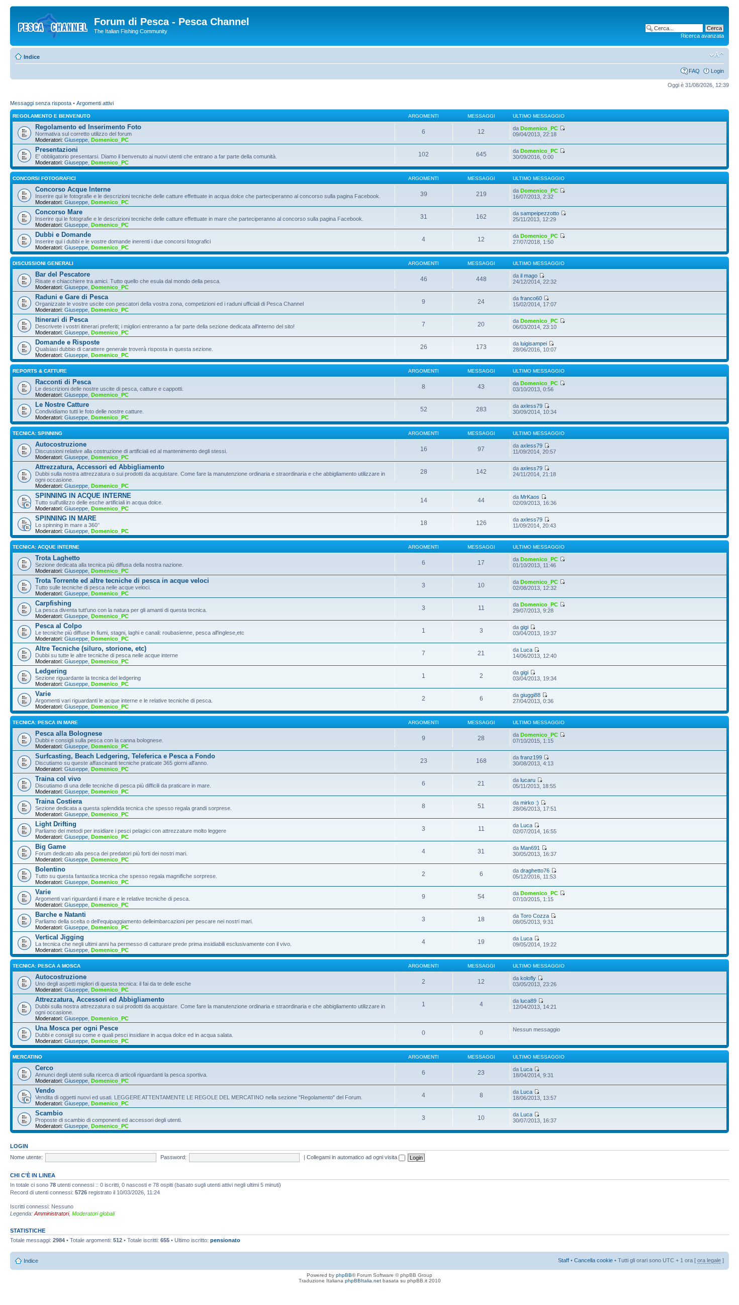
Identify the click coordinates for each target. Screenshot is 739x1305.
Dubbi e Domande (63, 234)
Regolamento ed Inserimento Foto (88, 127)
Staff (563, 1260)
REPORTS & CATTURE (40, 371)
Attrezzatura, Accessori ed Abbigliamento (99, 467)
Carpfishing (53, 603)
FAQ (694, 71)
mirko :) (529, 803)
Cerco (44, 1068)
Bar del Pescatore (62, 274)
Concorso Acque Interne (73, 189)
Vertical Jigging (59, 937)
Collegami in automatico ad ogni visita (353, 1157)
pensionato (225, 1240)
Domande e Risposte (67, 342)
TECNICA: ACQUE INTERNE (46, 547)
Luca (526, 650)
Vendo (45, 1090)
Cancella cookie (593, 1260)
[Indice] (53, 25)
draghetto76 (534, 870)
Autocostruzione (60, 444)
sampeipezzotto (539, 213)
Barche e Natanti (60, 914)
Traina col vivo (58, 778)
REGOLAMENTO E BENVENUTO (51, 116)
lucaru (527, 780)
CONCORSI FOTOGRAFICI (44, 178)
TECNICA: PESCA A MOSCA (46, 966)
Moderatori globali (93, 1213)
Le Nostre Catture (62, 404)
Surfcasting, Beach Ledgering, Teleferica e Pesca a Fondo (125, 756)
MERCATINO (27, 1057)
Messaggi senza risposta (40, 103)
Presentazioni (56, 149)
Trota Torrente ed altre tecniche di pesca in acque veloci (122, 580)
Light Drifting (55, 824)
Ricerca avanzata (702, 36)
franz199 (531, 757)
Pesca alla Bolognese (68, 733)
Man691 (530, 848)
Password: (173, 1157)
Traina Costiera (58, 801)
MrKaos (529, 497)
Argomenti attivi (95, 103)
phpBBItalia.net (363, 1280)
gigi (524, 627)
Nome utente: (26, 1157)
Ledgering (51, 671)
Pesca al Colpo (58, 626)
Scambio (49, 1113)
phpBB (344, 1275)
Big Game (50, 846)
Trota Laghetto (57, 558)
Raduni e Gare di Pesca (71, 297)
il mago (528, 276)
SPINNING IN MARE (66, 518)
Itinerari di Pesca (61, 319)
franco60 (531, 298)
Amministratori (51, 1213)
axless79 (531, 406)
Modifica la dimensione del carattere (716, 54)
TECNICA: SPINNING (37, 433)
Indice (32, 57)
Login (717, 71)
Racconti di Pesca (63, 382)
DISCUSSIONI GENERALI (43, 263)
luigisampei (533, 343)
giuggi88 (530, 695)
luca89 (528, 1001)
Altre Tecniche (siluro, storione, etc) (90, 648)
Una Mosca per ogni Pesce (76, 1028)
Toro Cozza (534, 916)
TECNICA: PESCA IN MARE (45, 722)
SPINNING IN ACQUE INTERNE (83, 495)
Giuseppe (76, 140)
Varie (43, 694)
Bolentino (50, 869)
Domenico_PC (110, 140)
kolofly (528, 978)
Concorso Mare (58, 212)
